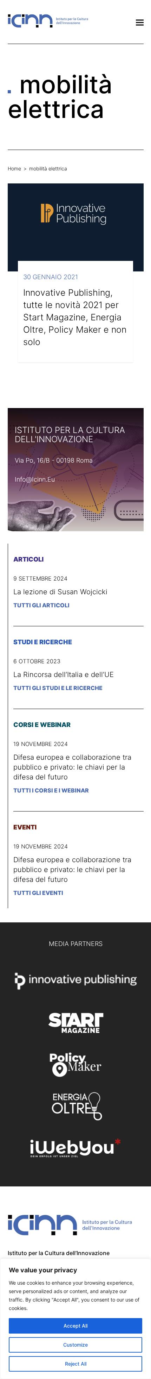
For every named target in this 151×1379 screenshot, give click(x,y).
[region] (75, 1319)
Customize (75, 1345)
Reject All (75, 1364)
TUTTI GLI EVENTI (38, 892)
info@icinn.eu (35, 479)
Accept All (75, 1326)
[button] (140, 23)
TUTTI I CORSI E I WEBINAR (51, 790)
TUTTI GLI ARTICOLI (41, 605)
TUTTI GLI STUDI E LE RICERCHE (58, 687)
